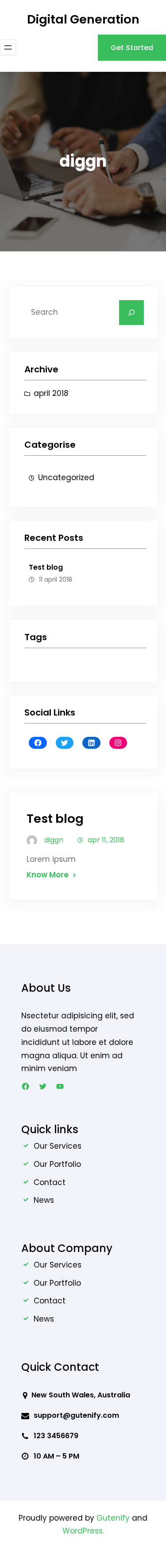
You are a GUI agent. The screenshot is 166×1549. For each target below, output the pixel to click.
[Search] (131, 312)
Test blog (46, 567)
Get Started (132, 48)
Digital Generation (83, 19)
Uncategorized (66, 477)
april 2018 (51, 393)
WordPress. (83, 1531)
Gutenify (114, 1518)
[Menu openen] (8, 47)
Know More (48, 874)
